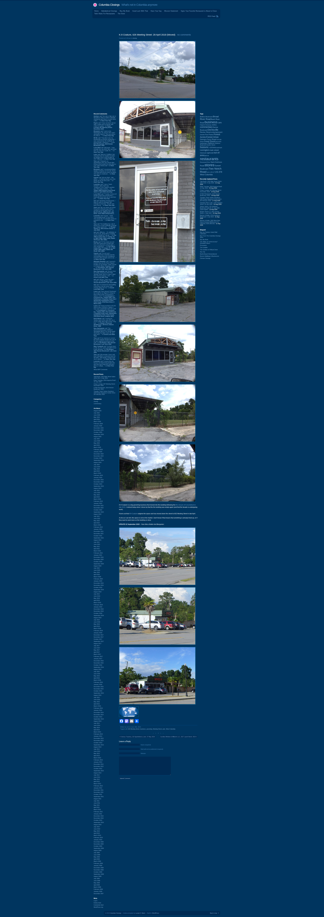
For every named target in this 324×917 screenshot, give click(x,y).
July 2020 (97, 568)
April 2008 (97, 885)
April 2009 (97, 859)
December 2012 (99, 764)
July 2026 (97, 413)
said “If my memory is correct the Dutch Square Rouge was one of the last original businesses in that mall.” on (105, 341)
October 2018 (98, 613)
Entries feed (97, 903)
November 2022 (99, 507)
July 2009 (97, 852)
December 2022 (99, 505)
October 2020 (98, 561)
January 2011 (98, 814)
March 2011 (97, 809)
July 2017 (97, 645)
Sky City (202, 252)
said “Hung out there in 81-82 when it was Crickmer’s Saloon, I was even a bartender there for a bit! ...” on (105, 311)
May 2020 (97, 572)
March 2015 (97, 706)
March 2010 (97, 835)
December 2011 (98, 790)
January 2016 (98, 684)
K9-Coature (133, 514)
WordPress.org (98, 907)
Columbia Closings (109, 4)
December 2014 (99, 712)
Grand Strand (209, 141)
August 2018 (97, 617)
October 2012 (98, 768)
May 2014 (97, 727)
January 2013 (98, 762)
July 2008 (97, 878)
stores (209, 165)
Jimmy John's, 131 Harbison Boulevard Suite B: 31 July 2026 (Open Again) (209, 208)
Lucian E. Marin (140, 913)
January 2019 (98, 607)
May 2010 (97, 831)
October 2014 (98, 717)
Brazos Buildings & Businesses (209, 256)
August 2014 (97, 721)
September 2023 (99, 486)
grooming (149, 729)
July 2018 (97, 620)
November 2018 (99, 611)
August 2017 (97, 643)
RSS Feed (211, 16)
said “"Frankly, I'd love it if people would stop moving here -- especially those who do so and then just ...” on (105, 196)
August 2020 (97, 566)
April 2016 (97, 678)
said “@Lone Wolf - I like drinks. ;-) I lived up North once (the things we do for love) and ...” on (104, 180)
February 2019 (98, 604)
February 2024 (98, 475)
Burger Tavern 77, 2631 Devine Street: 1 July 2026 (209, 212)
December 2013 (99, 738)
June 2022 (97, 518)
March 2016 (97, 680)
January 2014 (98, 736)
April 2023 (97, 497)
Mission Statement (171, 11)
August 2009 (97, 850)
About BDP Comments (100, 369)
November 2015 (99, 689)
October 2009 (98, 846)
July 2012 (97, 775)
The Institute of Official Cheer (209, 249)
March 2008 (97, 887)
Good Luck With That (140, 11)
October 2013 (98, 742)
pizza (207, 155)
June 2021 (97, 544)
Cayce (202, 125)
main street (214, 150)
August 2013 (97, 747)
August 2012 (97, 773)
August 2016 (97, 669)
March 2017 (97, 654)
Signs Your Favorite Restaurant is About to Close (199, 11)
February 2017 (98, 656)
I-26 (210, 147)
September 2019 (99, 589)
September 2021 (99, 538)
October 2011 (98, 794)
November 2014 (99, 714)
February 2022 (98, 527)
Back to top (213, 913)
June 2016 (97, 673)
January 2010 (98, 839)
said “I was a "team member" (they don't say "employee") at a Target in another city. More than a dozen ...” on (104, 188)
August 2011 (97, 798)
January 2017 (98, 658)
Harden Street (211, 145)
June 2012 (97, 777)
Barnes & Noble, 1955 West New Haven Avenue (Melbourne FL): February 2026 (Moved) (210, 222)
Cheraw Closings (205, 258)
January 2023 (98, 503)
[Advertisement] (162, 25)
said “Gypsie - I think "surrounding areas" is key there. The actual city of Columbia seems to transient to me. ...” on (105, 219)
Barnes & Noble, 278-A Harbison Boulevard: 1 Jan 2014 (210, 216)
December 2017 (99, 635)
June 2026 (97, 415)
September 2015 (99, 693)
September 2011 (99, 796)
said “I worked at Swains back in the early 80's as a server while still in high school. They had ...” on (105, 322)
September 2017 (99, 641)
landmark (219, 147)
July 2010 (97, 826)
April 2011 (97, 807)
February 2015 (98, 708)
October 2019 (98, 587)
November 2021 (99, 533)
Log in (95, 900)
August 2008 (97, 876)
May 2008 (97, 883)
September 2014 (99, 719)
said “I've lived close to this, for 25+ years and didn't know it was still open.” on (105, 349)
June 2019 (97, 596)
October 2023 (98, 484)
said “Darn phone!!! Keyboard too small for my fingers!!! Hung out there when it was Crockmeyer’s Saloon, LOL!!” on (105, 297)
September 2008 (99, 874)
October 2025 (98, 432)
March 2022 (97, 525)
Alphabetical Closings (109, 11)
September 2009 (99, 848)
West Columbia (170, 729)
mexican (203, 153)
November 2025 (99, 430)
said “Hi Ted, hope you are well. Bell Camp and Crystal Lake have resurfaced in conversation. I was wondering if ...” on (104, 246)
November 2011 (98, 792)
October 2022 (98, 510)
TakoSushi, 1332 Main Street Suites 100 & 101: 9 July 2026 (104, 377)
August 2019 (97, 592)
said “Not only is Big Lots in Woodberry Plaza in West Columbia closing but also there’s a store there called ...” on (105, 118)
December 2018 (99, 609)
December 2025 (99, 428)
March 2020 (97, 576)
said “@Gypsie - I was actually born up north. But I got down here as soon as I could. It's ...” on (105, 150)
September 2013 (99, 745)
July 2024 (97, 464)
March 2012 (97, 783)
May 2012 (97, 779)
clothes (214, 125)
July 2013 (97, 749)
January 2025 (98, 451)
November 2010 (99, 818)
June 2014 (97, 725)
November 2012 (99, 766)
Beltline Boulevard (206, 117)
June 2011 (97, 803)
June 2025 (97, 441)
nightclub (210, 153)
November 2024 (99, 456)
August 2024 (97, 462)
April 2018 (97, 626)
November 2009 (99, 844)
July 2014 (97, 723)
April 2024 (97, 471)
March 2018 (97, 628)
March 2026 (97, 421)
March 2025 (97, 447)
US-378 (218, 172)
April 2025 (97, 445)
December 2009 (99, 842)
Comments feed (98, 905)
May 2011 (97, 805)
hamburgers (203, 143)
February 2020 (98, 579)
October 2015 (98, 691)
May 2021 (97, 546)
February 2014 (98, 734)
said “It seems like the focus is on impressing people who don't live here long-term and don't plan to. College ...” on (104, 364)
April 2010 (97, 833)
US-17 (212, 172)
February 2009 (98, 863)
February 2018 (98, 630)
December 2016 (99, 661)
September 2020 (99, 564)
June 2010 (97, 829)
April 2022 (97, 523)
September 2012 (99, 770)
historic (204, 147)
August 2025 (97, 436)
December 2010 (99, 816)
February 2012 (98, 786)
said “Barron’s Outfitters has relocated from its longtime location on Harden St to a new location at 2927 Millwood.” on (104, 157)
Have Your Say (156, 11)
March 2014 (97, 732)
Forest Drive (212, 137)
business (143, 729)
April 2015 (97, 704)
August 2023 (97, 488)
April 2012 (97, 781)
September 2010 (99, 822)
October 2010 (98, 820)
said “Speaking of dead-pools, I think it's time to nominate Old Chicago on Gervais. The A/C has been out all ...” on (104, 203)
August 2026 (97, 410)
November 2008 (99, 870)
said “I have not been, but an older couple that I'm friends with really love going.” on (105, 126)
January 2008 (98, 891)
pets (164, 729)
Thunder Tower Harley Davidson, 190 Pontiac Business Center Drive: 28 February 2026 (105, 393)
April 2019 (97, 600)
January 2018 (98, 632)
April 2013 (97, 755)
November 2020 (99, 559)
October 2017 (98, 639)
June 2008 (97, 880)
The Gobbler (204, 247)
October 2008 (98, 872)
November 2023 (99, 482)
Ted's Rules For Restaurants (104, 14)
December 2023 (99, 479)
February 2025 (98, 449)
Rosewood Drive (205, 162)
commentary (97, 403)
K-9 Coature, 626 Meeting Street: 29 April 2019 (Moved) (147, 34)
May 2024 (97, 469)
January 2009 (98, 865)
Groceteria (203, 245)
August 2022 (97, 514)
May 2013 (97, 753)
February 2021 (98, 553)
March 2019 (97, 602)
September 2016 (99, 667)
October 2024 (98, 458)
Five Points (209, 135)
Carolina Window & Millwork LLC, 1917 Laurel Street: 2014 (178, 736)
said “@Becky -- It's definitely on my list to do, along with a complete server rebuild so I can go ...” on (105, 236)
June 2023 (97, 492)
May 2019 (97, 598)
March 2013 (97, 758)
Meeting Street (157, 729)
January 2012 (98, 788)
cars (220, 122)
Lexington (204, 150)
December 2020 (99, 557)
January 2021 (98, 555)
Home (96, 11)
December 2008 (99, 867)
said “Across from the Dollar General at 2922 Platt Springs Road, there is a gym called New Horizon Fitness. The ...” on (105, 274)
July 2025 (97, 438)
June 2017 (97, 648)
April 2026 (97, 419)
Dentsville (213, 129)
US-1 (208, 172)
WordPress (155, 913)
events (202, 135)
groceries (218, 141)
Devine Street (205, 132)
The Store (121, 14)
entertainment (216, 132)
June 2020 (97, 570)
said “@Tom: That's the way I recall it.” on (105, 281)
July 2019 (97, 594)
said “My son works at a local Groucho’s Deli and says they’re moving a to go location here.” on (104, 210)
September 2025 (99, 434)
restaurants (209, 159)
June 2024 (97, 467)
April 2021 (97, 548)
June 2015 (97, 699)
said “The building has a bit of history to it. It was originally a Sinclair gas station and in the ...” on (105, 227)
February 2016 (98, 682)
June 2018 (97, 622)
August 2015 (97, 695)
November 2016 (99, 663)
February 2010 (98, 837)
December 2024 (99, 454)
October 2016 (98, 665)
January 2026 (98, 426)
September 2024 (99, 460)
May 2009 (97, 857)
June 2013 (97, 751)
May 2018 (97, 624)
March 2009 (97, 861)
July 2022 (97, 516)
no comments (184, 34)
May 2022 (97, 520)
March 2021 (97, 551)
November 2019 (99, 585)
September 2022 (99, 512)
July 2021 (97, 542)
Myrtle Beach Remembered (208, 254)
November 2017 (99, 637)
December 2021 (99, 531)
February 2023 (98, 501)
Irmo (214, 147)
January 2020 (98, 581)
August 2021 (97, 540)
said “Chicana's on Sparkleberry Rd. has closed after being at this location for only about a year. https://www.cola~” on (105, 164)
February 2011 (98, 811)
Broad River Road (209, 117)
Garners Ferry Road (208, 139)
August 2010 (97, 824)
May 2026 (97, 417)
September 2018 (99, 615)
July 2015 (97, 697)
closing (96, 401)
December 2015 (99, 686)
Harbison (211, 143)
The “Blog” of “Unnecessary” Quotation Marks (209, 242)
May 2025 (97, 443)
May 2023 (97, 495)
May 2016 (97, 676)
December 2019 (99, 583)
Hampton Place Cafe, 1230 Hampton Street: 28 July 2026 (211, 203)
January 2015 (98, 710)
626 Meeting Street (133, 729)
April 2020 (97, 574)
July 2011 (96, 801)
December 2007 (99, 893)
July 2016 (97, 671)
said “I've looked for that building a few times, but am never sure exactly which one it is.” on (105, 287)
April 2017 (97, 652)
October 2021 (98, 535)
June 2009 (97, 855)
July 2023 (97, 490)
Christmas (208, 125)
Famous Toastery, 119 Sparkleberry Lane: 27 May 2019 (138, 736)
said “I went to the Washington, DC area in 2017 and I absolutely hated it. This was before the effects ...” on (104, 133)
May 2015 (97, 701)
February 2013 (98, 760)
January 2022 (98, 529)
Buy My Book (125, 11)
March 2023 (97, 499)
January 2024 (98, 477)
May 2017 (97, 650)
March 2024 (97, 473)
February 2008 (98, 889)
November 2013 (99, 740)
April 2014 (97, 729)
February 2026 (98, 423)
